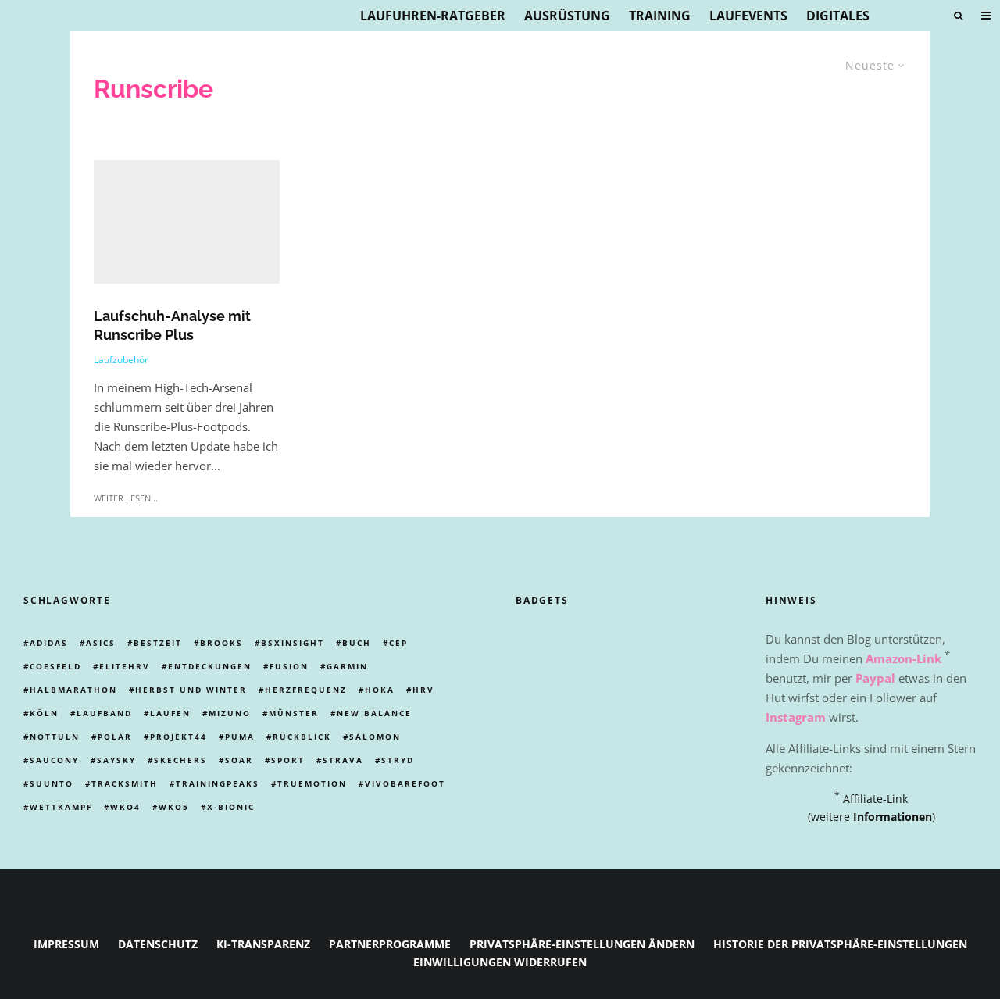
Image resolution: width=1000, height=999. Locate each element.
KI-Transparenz (263, 944)
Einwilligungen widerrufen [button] (500, 961)
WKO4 (125, 806)
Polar (115, 736)
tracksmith (124, 783)
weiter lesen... (126, 498)
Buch (356, 642)
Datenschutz (158, 944)
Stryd (397, 760)
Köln (44, 713)
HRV (423, 689)
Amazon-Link (903, 658)
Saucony (54, 760)
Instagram (796, 717)
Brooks (221, 642)
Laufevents (748, 15)
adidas (49, 642)
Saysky (116, 760)
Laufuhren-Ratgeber (432, 15)
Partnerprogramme (390, 944)
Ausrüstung (567, 15)
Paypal (875, 678)
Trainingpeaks (217, 783)
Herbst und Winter (191, 689)
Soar (239, 760)
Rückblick (302, 736)
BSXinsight (292, 642)
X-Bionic (231, 806)
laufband (104, 713)
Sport (288, 760)
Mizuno (230, 713)
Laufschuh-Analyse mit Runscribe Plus (172, 325)
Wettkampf (61, 806)
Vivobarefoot (405, 783)
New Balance (374, 713)
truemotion (312, 783)
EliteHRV (124, 666)
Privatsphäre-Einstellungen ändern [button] (582, 944)
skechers (180, 760)
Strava (343, 760)
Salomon (375, 736)
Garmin (347, 666)
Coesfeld (55, 666)
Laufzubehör (121, 359)
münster (294, 713)
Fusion (289, 666)
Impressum (66, 944)
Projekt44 (178, 736)
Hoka (380, 689)
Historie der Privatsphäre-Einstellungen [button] (840, 944)
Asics (101, 642)
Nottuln (55, 736)
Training (660, 15)
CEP (398, 642)
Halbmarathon (73, 689)
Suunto (51, 783)
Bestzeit (158, 642)
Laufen (170, 713)
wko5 (174, 806)
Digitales (838, 15)
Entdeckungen (210, 666)
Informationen (892, 816)
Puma (240, 736)
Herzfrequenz (306, 689)
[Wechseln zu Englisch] (928, 15)
